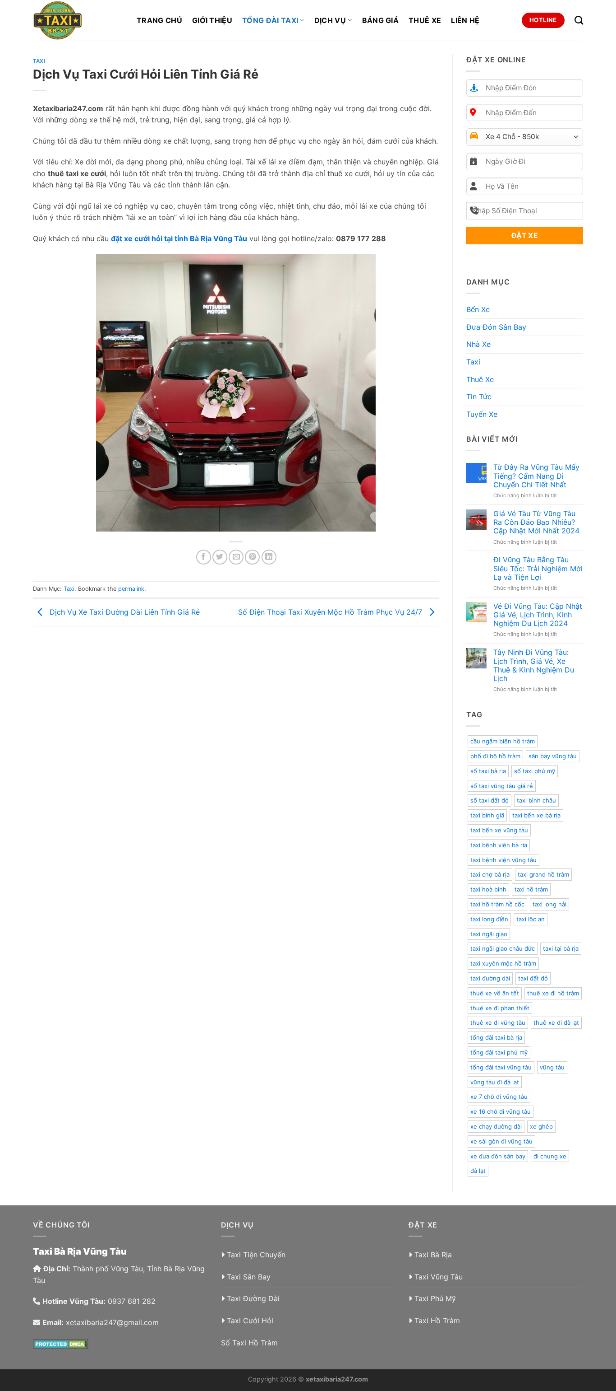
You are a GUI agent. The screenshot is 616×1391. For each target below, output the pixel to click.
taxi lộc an (530, 919)
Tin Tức (479, 396)
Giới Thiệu (212, 20)
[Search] (579, 20)
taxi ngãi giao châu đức (502, 948)
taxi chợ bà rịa (490, 874)
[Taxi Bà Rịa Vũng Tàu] (78, 20)
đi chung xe (549, 1156)
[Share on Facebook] (203, 557)
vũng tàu (552, 1067)
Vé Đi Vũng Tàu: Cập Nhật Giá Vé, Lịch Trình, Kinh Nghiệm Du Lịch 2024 (537, 615)
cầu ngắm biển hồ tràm (502, 741)
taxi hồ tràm (531, 889)
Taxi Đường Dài (253, 1298)
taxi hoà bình (488, 889)
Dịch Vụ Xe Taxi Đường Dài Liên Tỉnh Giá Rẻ (123, 611)
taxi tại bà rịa (561, 948)
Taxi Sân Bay (249, 1276)
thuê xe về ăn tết (494, 993)
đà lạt (478, 1170)
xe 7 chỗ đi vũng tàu (499, 1096)
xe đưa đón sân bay (497, 1156)
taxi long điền (489, 919)
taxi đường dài (490, 978)
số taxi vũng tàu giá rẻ (501, 785)
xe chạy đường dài (496, 1126)
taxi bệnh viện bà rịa (498, 845)
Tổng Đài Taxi (270, 20)
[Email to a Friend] (236, 557)
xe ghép (541, 1126)
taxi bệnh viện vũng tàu (503, 860)
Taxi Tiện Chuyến (256, 1254)
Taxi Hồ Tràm (437, 1320)
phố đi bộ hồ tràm (495, 756)
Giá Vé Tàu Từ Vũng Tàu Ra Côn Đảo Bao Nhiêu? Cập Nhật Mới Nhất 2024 (536, 522)
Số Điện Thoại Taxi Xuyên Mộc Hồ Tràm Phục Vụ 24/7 (331, 611)
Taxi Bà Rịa (433, 1254)
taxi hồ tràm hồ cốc (497, 904)
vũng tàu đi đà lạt (494, 1082)
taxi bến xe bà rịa (536, 815)
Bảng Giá (380, 20)
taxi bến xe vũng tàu (499, 830)
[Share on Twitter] (219, 557)
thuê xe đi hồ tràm (553, 993)
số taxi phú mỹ (534, 771)
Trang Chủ (159, 20)
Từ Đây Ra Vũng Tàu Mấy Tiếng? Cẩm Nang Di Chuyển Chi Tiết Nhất (536, 476)
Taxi (39, 61)
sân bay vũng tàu (553, 756)
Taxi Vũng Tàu (438, 1276)
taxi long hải (549, 904)
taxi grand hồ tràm (543, 874)
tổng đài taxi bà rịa (496, 1037)
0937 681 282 (132, 1301)
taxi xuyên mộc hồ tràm (503, 963)
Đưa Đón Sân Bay (496, 326)
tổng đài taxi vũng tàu (501, 1067)
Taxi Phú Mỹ (435, 1298)
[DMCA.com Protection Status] (60, 1343)
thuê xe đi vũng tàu (497, 1022)
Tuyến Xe (481, 414)
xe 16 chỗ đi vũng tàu (500, 1111)
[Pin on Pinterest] (252, 557)
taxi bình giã (487, 815)
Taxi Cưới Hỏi (250, 1320)
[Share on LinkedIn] (269, 557)
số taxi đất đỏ (489, 800)
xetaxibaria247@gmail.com (112, 1322)
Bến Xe (478, 309)
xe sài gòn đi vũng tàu (501, 1141)
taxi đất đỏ (533, 978)
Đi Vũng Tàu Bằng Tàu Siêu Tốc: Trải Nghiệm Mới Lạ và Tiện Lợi (538, 568)
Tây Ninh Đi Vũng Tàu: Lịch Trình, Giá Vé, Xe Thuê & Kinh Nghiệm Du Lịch (533, 665)
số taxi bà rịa (488, 771)
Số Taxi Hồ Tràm (249, 1342)
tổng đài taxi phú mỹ (499, 1052)
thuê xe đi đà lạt (556, 1022)
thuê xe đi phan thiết (499, 1008)
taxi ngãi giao (488, 934)
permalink (131, 588)
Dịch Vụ (330, 20)
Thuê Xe (425, 20)
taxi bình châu (536, 800)
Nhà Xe (478, 344)
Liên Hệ (465, 20)
